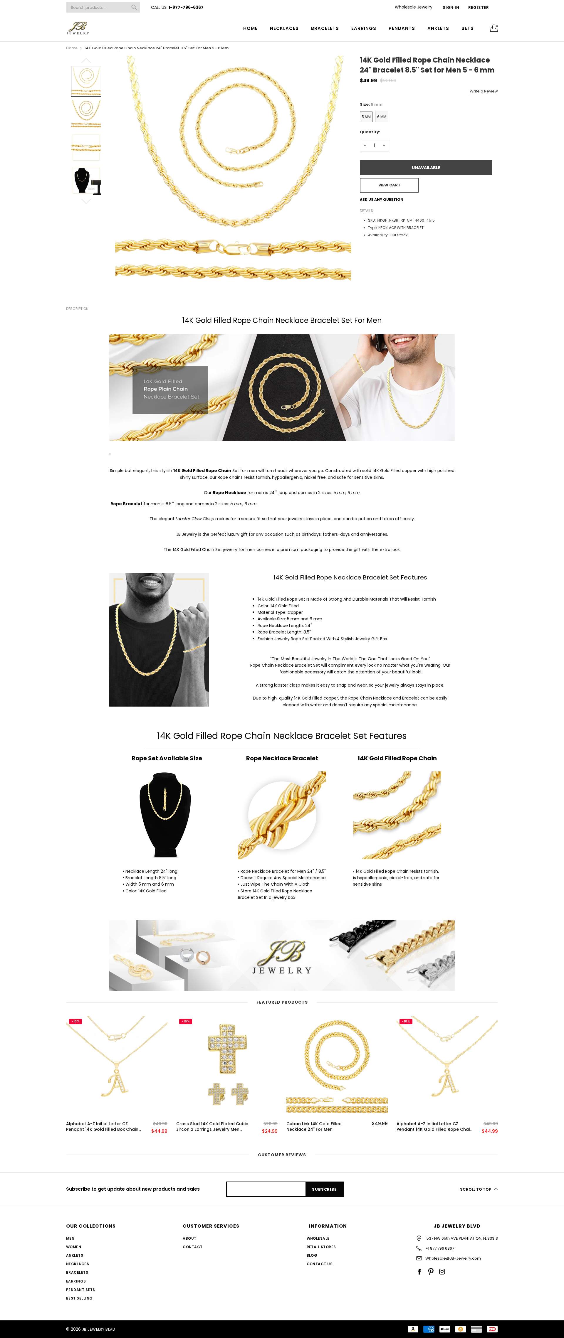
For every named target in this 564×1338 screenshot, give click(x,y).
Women (73, 1246)
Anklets (438, 28)
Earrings (363, 28)
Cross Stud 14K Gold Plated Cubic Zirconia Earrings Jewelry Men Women (212, 1127)
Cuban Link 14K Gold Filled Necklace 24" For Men (314, 1127)
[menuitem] (250, 28)
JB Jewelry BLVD (98, 1329)
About (189, 1238)
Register (478, 7)
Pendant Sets (80, 1289)
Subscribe (324, 1189)
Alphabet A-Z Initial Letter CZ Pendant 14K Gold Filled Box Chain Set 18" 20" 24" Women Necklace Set (102, 1127)
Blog (312, 1255)
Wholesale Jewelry (413, 7)
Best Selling (79, 1298)
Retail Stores (321, 1246)
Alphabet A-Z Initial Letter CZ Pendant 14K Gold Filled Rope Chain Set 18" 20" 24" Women (434, 1127)
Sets (467, 28)
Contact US (320, 1263)
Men (70, 1238)
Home (250, 28)
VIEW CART (389, 185)
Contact (192, 1246)
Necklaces (284, 28)
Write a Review (484, 91)
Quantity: (370, 132)
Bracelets (325, 28)
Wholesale (318, 1238)
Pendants (402, 28)
